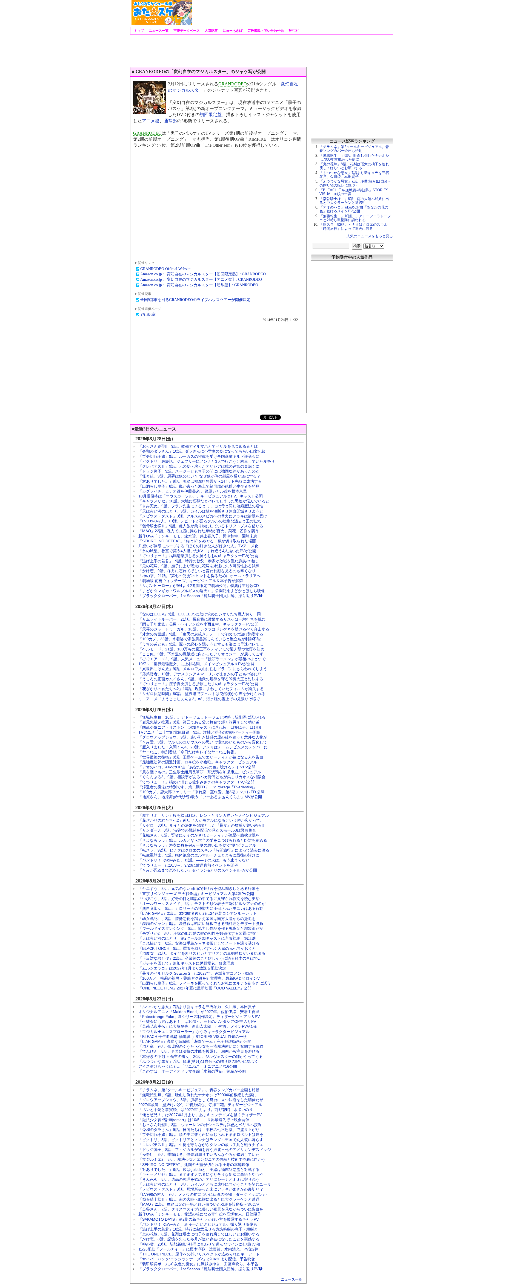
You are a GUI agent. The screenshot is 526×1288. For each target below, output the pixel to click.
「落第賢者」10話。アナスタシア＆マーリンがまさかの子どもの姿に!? (199, 674)
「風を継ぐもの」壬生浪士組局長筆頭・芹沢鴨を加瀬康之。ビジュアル (199, 772)
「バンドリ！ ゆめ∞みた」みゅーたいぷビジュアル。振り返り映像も (197, 1224)
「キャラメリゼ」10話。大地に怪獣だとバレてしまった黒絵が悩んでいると (203, 501)
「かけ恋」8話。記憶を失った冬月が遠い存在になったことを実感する (198, 1239)
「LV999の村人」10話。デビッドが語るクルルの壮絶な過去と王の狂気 (199, 521)
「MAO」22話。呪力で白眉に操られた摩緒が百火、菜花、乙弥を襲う (198, 531)
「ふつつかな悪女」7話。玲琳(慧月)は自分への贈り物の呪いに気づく (198, 1061)
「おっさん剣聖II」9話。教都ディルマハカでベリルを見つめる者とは (198, 446)
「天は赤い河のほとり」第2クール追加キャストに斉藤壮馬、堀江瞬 (197, 938)
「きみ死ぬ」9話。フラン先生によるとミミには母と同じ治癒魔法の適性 (200, 506)
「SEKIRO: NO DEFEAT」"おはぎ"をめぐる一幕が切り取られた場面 (197, 541)
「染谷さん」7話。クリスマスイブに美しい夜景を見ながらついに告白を (200, 1209)
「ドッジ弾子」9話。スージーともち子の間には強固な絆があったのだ (198, 471)
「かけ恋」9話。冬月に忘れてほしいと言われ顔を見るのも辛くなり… (198, 571)
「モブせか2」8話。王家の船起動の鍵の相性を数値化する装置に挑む (198, 933)
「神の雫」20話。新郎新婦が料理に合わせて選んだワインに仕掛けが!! (199, 1244)
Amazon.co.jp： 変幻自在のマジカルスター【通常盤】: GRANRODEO (199, 285)
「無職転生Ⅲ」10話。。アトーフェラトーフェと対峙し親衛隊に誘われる (201, 717)
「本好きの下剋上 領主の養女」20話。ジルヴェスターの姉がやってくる (200, 1056)
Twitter (293, 30)
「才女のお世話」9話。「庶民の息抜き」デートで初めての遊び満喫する (200, 634)
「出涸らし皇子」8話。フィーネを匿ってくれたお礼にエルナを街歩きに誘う (204, 983)
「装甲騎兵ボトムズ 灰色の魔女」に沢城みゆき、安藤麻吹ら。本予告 (198, 1264)
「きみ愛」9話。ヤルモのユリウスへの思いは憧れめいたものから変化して (202, 742)
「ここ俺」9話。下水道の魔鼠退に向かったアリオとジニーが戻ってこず (200, 654)
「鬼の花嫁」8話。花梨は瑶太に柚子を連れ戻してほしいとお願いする (198, 1234)
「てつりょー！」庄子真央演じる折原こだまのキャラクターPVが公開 (198, 684)
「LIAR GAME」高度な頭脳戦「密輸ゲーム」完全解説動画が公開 (194, 1041)
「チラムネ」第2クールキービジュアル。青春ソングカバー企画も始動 (198, 1090)
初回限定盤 (211, 114)
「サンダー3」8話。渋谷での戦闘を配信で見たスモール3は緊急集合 (197, 830)
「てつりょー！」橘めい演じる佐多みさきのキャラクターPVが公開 (196, 782)
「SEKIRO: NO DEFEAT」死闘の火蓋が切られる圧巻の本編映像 (193, 1164)
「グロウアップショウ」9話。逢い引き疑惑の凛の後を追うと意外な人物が (202, 737)
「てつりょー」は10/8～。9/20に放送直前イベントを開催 (188, 865)
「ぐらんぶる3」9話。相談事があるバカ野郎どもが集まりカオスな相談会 (201, 777)
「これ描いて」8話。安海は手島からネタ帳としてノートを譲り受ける (198, 943)
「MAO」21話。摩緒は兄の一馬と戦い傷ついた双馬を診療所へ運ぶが (198, 1204)
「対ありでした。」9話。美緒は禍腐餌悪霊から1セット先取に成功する (200, 481)
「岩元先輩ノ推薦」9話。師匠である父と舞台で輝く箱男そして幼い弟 (198, 722)
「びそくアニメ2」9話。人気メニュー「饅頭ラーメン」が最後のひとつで (201, 659)
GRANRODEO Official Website (165, 269)
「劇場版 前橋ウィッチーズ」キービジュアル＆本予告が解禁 (190, 580)
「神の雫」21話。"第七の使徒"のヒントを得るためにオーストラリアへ (199, 576)
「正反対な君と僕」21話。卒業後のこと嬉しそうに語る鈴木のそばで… (200, 958)
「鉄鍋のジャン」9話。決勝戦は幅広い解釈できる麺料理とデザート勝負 (200, 923)
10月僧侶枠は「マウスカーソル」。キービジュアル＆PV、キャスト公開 (200, 496)
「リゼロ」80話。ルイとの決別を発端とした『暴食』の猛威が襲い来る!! (201, 825)
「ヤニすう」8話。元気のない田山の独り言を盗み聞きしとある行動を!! (200, 888)
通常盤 (170, 120)
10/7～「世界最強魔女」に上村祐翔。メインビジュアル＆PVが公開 (196, 664)
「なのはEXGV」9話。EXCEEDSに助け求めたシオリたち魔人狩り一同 (199, 614)
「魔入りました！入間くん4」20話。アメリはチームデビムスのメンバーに (203, 747)
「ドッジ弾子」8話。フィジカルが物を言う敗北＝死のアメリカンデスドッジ (204, 1149)
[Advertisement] (292, 12)
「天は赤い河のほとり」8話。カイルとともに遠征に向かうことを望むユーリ (204, 1184)
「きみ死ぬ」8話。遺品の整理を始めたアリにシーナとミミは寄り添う (198, 1179)
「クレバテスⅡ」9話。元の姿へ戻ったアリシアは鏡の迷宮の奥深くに (198, 466)
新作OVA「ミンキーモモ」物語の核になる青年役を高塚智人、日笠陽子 (199, 1214)
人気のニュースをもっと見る (370, 236)
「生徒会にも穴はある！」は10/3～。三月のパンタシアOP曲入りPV (197, 1021)
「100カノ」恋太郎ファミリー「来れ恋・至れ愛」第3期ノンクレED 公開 (201, 792)
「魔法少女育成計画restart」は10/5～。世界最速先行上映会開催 (193, 1120)
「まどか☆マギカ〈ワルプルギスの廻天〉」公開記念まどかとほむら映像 (201, 591)
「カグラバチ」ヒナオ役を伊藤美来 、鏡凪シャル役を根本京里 (192, 491)
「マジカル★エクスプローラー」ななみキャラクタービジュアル (194, 1031)
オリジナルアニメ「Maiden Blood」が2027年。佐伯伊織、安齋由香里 (198, 1011)
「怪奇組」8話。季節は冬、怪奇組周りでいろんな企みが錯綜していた (198, 1154)
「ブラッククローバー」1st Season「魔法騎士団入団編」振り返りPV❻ (200, 596)
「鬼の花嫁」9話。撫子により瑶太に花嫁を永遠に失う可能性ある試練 (198, 566)
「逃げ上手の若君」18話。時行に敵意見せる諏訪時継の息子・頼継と (198, 1229)
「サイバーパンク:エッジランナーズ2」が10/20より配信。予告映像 (196, 1259)
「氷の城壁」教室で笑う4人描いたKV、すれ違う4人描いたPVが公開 (197, 551)
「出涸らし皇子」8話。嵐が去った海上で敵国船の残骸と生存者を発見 (198, 486)
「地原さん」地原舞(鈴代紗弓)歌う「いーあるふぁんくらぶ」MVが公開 (200, 797)
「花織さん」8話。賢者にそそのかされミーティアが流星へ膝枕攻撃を (198, 835)
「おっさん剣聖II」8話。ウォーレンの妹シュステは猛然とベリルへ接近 (200, 1124)
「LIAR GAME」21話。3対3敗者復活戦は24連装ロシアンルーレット (197, 913)
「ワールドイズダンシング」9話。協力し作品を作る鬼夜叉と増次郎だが (200, 928)
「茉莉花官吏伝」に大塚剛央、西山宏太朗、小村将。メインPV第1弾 (197, 1026)
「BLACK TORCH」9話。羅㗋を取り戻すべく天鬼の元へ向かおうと (197, 948)
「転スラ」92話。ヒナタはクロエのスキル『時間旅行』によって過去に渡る (203, 850)
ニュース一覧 (158, 31)
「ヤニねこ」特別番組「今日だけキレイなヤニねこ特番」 (188, 752)
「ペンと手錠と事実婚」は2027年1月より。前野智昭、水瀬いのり (195, 1109)
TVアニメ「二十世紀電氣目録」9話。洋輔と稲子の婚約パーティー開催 (199, 732)
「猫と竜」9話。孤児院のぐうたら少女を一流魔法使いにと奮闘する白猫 (200, 1046)
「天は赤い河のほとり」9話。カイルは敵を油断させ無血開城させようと (200, 511)
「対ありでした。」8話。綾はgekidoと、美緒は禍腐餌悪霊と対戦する (198, 1169)
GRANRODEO (232, 84)
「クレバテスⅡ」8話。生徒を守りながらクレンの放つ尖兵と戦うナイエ (200, 1144)
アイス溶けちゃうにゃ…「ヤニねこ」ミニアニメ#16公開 (187, 1066)
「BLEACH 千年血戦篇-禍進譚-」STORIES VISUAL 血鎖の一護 (192, 1036)
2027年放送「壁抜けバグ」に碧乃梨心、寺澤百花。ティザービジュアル (200, 1104)
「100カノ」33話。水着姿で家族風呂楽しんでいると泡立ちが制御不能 (199, 639)
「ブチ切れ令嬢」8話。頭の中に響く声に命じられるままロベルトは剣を (200, 1134)
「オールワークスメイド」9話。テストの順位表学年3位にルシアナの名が (201, 903)
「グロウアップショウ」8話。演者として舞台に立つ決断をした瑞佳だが (200, 1100)
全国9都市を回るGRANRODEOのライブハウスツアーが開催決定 (195, 300)
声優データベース (186, 31)
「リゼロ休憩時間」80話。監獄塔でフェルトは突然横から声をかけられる (201, 693)
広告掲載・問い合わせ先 (265, 31)
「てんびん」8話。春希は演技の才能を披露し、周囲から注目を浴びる (198, 1051)
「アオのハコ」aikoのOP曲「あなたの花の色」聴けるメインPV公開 (197, 767)
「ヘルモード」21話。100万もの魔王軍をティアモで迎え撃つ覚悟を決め (201, 649)
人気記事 (211, 31)
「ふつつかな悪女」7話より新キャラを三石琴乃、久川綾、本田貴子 (197, 1007)
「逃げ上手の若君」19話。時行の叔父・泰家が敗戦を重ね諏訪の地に (198, 561)
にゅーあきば (232, 31)
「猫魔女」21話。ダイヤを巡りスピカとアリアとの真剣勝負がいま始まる (201, 953)
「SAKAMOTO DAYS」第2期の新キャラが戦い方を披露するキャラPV (198, 1219)
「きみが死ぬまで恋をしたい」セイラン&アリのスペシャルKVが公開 (197, 870)
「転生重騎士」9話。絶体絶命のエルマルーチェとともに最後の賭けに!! (200, 855)
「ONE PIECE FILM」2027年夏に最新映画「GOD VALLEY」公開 (194, 988)
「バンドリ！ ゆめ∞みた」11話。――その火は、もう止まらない (194, 860)
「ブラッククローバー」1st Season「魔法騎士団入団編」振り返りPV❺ (200, 1269)
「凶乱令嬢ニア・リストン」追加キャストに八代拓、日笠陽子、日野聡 (199, 727)
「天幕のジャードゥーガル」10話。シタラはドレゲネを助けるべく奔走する (203, 629)
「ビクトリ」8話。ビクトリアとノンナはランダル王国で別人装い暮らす (200, 1140)
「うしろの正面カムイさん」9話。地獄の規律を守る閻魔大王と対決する (200, 679)
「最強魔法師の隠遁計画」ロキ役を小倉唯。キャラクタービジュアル (197, 762)
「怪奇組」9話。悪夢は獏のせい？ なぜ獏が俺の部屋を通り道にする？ (199, 476)
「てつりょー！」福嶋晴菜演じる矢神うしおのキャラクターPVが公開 (198, 556)
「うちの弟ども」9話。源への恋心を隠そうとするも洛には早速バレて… (200, 644)
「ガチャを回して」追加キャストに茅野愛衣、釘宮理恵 (186, 963)
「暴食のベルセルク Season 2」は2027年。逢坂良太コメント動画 (195, 973)
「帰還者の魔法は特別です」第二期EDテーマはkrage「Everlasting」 (197, 787)
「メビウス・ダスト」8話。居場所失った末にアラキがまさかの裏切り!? (200, 1189)
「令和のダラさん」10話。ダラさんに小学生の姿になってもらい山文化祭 (201, 451)
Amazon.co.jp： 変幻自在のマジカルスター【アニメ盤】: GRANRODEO (201, 279)
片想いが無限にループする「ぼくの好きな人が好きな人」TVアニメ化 (198, 546)
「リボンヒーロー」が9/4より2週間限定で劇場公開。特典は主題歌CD (198, 585)
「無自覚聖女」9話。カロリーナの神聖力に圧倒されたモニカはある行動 (200, 908)
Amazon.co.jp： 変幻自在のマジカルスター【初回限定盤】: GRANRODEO (203, 274)
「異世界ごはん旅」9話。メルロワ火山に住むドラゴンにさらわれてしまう (202, 669)
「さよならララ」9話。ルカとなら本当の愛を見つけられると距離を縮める (202, 840)
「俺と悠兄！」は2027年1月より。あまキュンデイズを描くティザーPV (200, 1115)
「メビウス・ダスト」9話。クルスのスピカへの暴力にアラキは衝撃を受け (202, 516)
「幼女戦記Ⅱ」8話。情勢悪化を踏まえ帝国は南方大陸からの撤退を (197, 918)
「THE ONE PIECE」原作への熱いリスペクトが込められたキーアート (199, 1254)
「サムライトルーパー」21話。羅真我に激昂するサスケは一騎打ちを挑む (201, 619)
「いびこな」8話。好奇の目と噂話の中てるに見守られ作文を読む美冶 (198, 898)
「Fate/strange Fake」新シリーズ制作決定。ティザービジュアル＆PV (199, 1016)
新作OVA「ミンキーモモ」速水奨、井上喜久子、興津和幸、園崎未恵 (197, 536)
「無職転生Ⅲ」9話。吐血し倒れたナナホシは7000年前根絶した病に (197, 1095)
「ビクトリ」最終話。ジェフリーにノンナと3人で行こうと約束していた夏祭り (206, 461)
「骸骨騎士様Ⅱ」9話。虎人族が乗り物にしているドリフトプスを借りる (200, 526)
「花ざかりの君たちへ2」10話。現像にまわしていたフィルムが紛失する (201, 689)
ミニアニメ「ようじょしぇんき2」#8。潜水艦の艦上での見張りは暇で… (201, 699)
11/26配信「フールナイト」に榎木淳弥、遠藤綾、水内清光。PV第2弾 (198, 1249)
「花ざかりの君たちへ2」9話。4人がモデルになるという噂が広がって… (201, 820)
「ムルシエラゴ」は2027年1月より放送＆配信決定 (182, 968)
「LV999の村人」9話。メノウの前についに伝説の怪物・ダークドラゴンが (202, 1194)
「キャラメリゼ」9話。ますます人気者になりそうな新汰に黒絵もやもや (200, 1174)
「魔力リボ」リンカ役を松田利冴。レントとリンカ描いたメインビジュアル (203, 815)
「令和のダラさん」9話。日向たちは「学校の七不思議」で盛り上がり (198, 1129)
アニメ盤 (150, 120)
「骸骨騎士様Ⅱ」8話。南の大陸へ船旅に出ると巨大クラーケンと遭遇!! (200, 1199)
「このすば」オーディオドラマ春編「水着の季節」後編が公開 (192, 1071)
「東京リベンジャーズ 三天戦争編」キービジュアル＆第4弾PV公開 (196, 894)
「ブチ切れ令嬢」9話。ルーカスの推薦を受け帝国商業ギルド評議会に (198, 456)
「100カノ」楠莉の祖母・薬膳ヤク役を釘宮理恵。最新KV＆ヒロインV (199, 978)
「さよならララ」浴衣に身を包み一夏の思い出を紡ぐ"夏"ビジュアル (197, 845)
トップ (138, 31)
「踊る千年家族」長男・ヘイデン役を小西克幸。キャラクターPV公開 (198, 624)
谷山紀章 (148, 314)
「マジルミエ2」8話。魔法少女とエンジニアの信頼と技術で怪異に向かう (201, 1159)
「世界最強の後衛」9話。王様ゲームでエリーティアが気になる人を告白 (200, 757)
